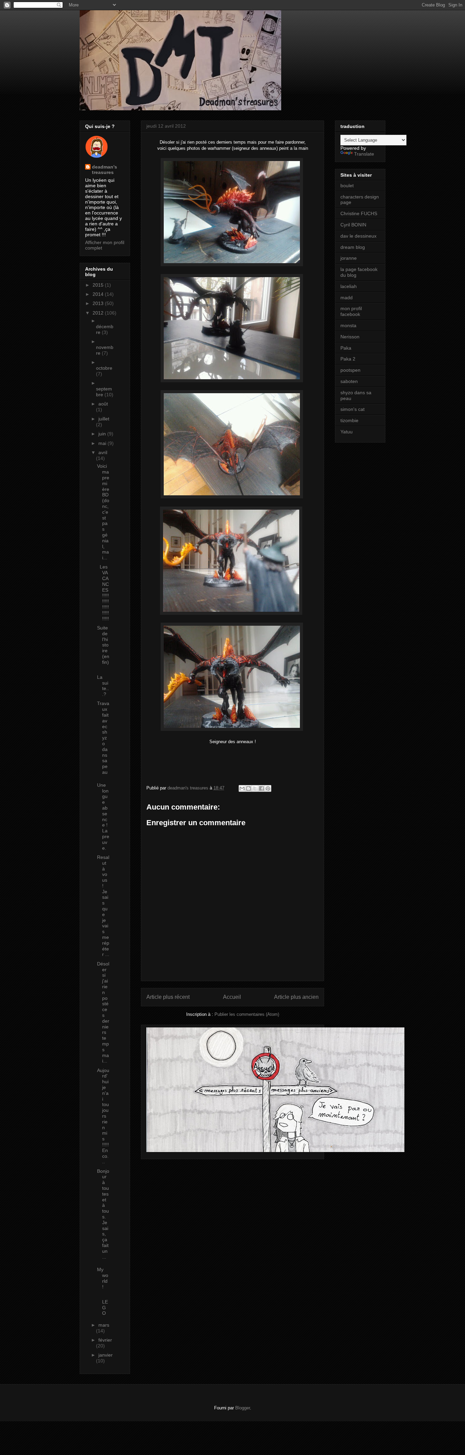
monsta (348, 325)
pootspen (350, 370)
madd (346, 297)
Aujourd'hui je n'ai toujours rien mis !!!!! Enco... (103, 1116)
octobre (104, 368)
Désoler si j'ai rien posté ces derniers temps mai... (103, 1012)
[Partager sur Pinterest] (267, 788)
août (103, 403)
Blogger (242, 1407)
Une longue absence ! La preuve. (103, 816)
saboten (349, 381)
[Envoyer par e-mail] (242, 788)
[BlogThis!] (248, 788)
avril (102, 452)
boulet (347, 185)
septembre (104, 391)
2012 (99, 313)
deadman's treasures (104, 169)
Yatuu (346, 431)
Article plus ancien (296, 997)
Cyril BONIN (353, 224)
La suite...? (103, 685)
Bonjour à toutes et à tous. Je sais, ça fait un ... (103, 1214)
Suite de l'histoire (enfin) (103, 648)
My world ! (102, 1278)
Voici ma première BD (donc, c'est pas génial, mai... (103, 511)
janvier (105, 1355)
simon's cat (352, 409)
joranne (348, 258)
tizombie (349, 420)
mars (103, 1325)
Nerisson (349, 336)
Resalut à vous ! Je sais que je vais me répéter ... (103, 905)
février (105, 1340)
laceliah (348, 286)
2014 (99, 294)
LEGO (102, 1304)
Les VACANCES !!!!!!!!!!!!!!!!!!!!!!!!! (103, 592)
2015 (99, 285)
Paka (345, 348)
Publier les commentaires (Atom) (246, 1014)
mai (103, 443)
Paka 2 (347, 359)
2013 (99, 303)
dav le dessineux (358, 236)
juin (102, 433)
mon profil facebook (351, 311)
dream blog (352, 247)
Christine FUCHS (358, 213)
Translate (364, 154)
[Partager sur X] (255, 788)
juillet (103, 418)
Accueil (232, 997)
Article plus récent (168, 997)
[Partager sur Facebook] (261, 788)
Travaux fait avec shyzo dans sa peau (103, 738)
